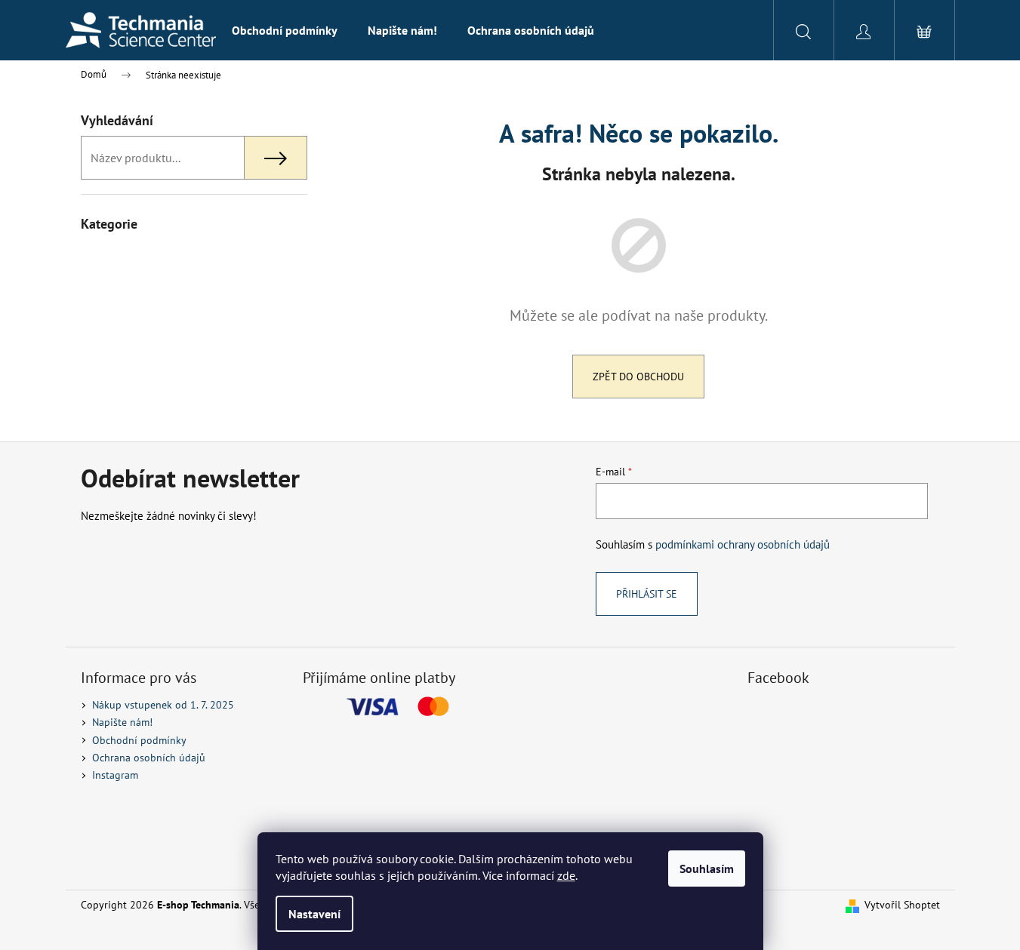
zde (566, 875)
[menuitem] (285, 30)
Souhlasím (706, 868)
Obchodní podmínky (139, 740)
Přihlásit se (646, 594)
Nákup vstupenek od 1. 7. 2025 (163, 705)
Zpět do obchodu (638, 376)
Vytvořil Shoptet (902, 905)
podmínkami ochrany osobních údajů (742, 544)
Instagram (115, 775)
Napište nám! (122, 722)
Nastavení (314, 913)
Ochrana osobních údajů (148, 757)
